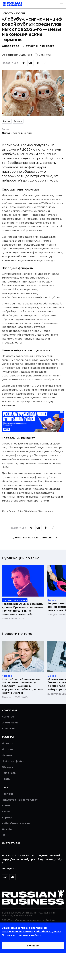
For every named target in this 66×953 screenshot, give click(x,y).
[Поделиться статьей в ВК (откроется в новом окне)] (30, 63)
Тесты (6, 779)
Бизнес (6, 811)
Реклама (8, 794)
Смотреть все (11, 843)
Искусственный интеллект (20, 800)
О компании (10, 722)
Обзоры (7, 767)
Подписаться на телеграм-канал (32, 537)
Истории (7, 749)
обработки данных (48, 931)
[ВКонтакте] (13, 877)
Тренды (18, 121)
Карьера (7, 817)
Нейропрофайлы (13, 761)
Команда (8, 717)
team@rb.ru (9, 868)
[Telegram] (5, 877)
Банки (6, 805)
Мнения (7, 755)
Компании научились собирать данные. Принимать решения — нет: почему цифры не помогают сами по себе (22, 609)
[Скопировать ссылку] (45, 63)
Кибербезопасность (16, 823)
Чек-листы (9, 773)
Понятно (33, 945)
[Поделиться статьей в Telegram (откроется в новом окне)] (23, 63)
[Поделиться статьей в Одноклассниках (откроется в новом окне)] (38, 63)
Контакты (8, 728)
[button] (61, 4)
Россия (20, 13)
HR (3, 835)
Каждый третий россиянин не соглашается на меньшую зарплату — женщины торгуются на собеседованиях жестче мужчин (23, 686)
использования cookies (17, 931)
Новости (8, 13)
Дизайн (7, 829)
